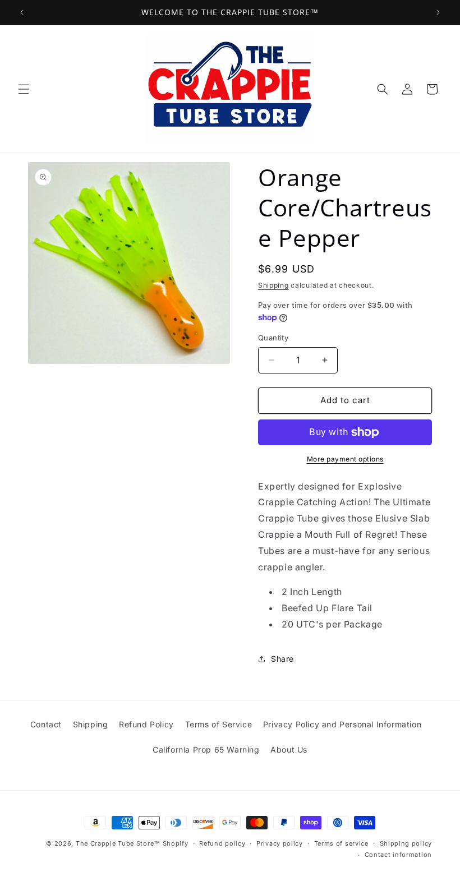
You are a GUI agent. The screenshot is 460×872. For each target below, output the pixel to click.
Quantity (273, 337)
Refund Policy (146, 724)
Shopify (175, 843)
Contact (46, 724)
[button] (23, 89)
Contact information (398, 855)
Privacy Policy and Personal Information (342, 724)
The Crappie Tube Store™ (118, 843)
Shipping (273, 285)
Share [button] (282, 658)
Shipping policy (406, 843)
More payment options (345, 459)
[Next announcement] (438, 12)
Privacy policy (279, 843)
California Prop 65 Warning (206, 749)
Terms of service (341, 843)
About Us (288, 749)
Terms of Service (218, 724)
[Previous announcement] (22, 12)
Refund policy (222, 843)
